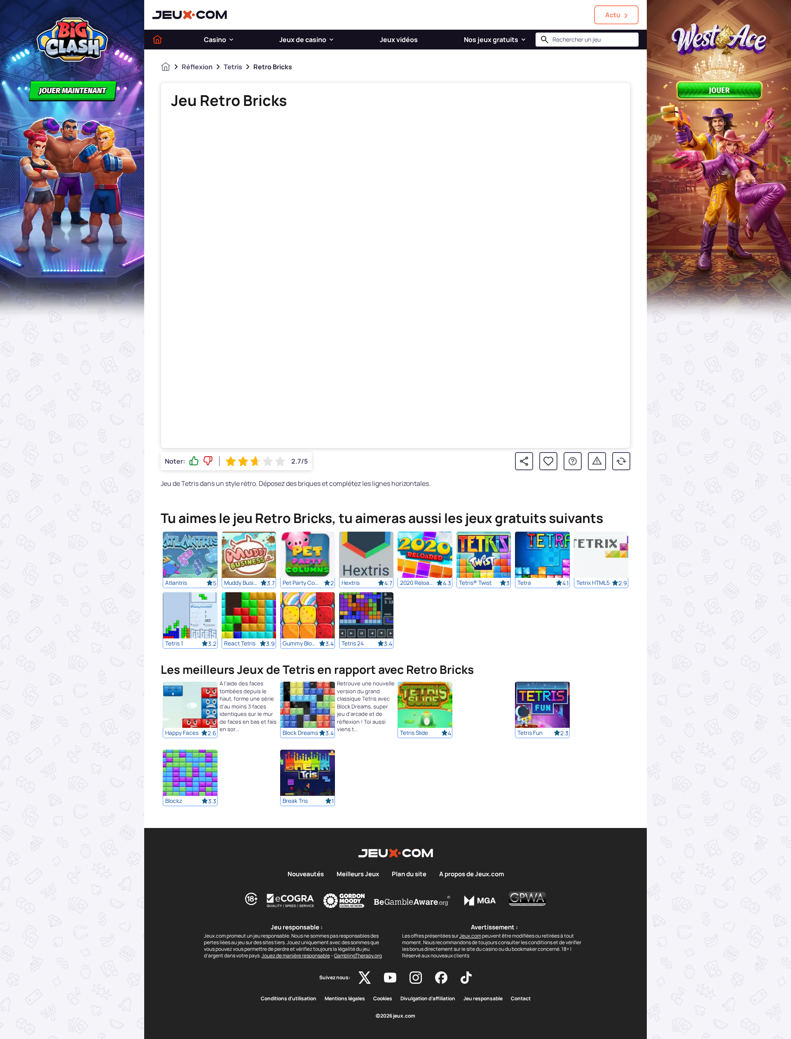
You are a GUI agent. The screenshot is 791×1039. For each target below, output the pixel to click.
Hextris (351, 582)
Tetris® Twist (475, 582)
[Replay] (621, 461)
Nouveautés (306, 874)
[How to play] (573, 461)
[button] (231, 39)
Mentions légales (345, 998)
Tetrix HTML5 (593, 582)
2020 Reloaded (418, 582)
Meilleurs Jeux (358, 874)
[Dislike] (208, 461)
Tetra (524, 582)
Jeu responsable (483, 998)
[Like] (194, 461)
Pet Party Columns (301, 582)
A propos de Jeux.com (471, 874)
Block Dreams (300, 733)
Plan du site (409, 874)
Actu (612, 14)
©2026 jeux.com (395, 1015)
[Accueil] (157, 39)
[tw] (364, 977)
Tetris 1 (174, 643)
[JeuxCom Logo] (189, 14)
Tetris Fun (530, 733)
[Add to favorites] (548, 461)
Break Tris (295, 801)
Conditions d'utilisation (288, 998)
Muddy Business (242, 582)
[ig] (416, 977)
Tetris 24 (353, 643)
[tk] (466, 977)
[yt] (390, 978)
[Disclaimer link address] (290, 900)
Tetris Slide (414, 733)
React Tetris (239, 643)
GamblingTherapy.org (358, 955)
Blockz (173, 801)
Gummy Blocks (301, 643)
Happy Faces (182, 733)
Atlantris (176, 582)
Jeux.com (470, 935)
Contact (521, 998)
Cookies (382, 998)
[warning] (597, 461)
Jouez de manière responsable (296, 955)
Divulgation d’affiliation (427, 998)
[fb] (441, 977)
